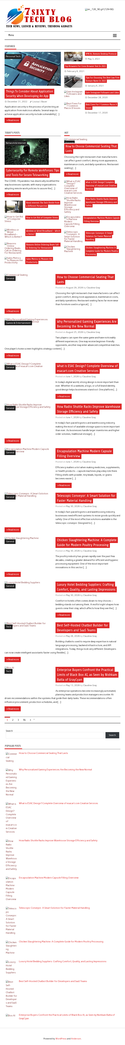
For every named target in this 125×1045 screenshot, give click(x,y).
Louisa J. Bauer (39, 101)
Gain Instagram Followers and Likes (102, 92)
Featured (10, 46)
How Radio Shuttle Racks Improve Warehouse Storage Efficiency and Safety (101, 202)
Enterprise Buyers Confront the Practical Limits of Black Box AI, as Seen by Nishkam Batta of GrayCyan (87, 674)
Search (9, 731)
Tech (8, 626)
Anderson (76, 1038)
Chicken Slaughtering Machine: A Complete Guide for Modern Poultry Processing (102, 251)
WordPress (60, 1038)
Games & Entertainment (18, 323)
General (69, 143)
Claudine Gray (93, 287)
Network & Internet (16, 143)
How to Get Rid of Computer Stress (42, 217)
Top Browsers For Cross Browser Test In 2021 (85, 66)
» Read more (13, 120)
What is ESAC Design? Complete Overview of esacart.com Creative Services (101, 185)
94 (24, 720)
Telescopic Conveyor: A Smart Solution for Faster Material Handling (99, 236)
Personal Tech (13, 56)
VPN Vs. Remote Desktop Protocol (101, 54)
